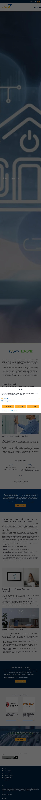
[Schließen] (39, 389)
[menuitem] (4, 410)
